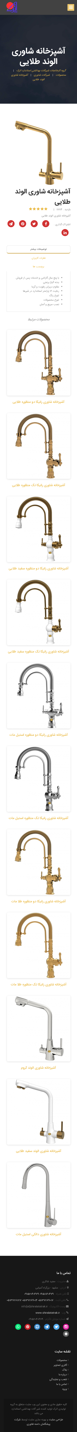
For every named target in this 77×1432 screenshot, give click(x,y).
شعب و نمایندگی (58, 1379)
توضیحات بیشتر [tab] (38, 249)
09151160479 (47, 1294)
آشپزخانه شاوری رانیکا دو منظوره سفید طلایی (39, 568)
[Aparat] (37, 1327)
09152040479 (31, 1294)
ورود (64, 1389)
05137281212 (14, 1300)
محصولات (62, 1360)
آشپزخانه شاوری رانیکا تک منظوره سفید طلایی (38, 652)
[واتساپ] (18, 1327)
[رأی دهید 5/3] (39, 209)
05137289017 (45, 1300)
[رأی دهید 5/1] (46, 209)
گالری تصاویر (60, 1365)
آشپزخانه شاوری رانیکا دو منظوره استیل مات (38, 735)
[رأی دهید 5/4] (35, 209)
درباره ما (63, 1374)
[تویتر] (56, 1327)
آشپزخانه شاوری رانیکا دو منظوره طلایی (38, 402)
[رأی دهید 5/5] (31, 209)
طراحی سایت (56, 1420)
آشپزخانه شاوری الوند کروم (38, 1068)
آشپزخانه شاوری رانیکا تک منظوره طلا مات (39, 984)
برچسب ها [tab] (38, 266)
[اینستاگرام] (66, 1327)
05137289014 (29, 1300)
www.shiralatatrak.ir (48, 1313)
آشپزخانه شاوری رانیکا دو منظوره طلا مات (38, 901)
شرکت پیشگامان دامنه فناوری (32, 1422)
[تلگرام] (46, 1327)
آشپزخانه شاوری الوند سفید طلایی (38, 1151)
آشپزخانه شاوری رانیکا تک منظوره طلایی (38, 485)
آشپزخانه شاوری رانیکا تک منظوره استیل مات (38, 818)
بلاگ (64, 1370)
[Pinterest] (27, 1327)
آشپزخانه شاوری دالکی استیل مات (38, 1234)
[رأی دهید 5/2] (42, 209)
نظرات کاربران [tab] (39, 258)
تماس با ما (61, 1384)
